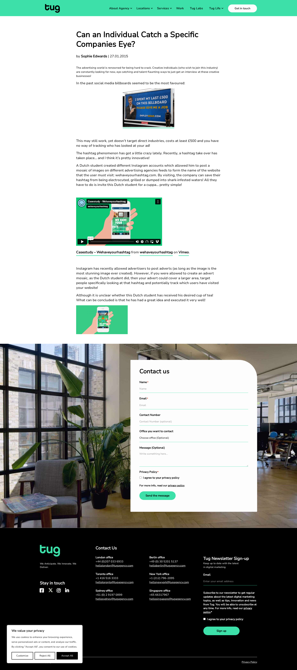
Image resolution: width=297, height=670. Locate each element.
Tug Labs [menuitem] (196, 8)
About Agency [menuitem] (119, 8)
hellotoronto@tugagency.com (115, 582)
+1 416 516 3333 (107, 578)
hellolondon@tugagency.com (114, 566)
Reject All (45, 655)
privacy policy (176, 485)
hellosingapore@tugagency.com (170, 599)
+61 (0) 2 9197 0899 (109, 595)
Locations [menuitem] (143, 8)
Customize (22, 655)
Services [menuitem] (163, 8)
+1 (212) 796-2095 (161, 578)
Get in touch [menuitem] (242, 8)
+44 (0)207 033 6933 (109, 561)
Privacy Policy (249, 662)
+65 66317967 (159, 595)
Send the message (157, 496)
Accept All (67, 655)
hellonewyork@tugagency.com (169, 582)
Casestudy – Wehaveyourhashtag (103, 252)
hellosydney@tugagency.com (114, 599)
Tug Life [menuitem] (215, 8)
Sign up (221, 631)
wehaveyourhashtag (156, 252)
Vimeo (184, 252)
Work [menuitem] (180, 8)
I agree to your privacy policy (161, 478)
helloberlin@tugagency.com (167, 566)
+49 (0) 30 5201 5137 (163, 561)
